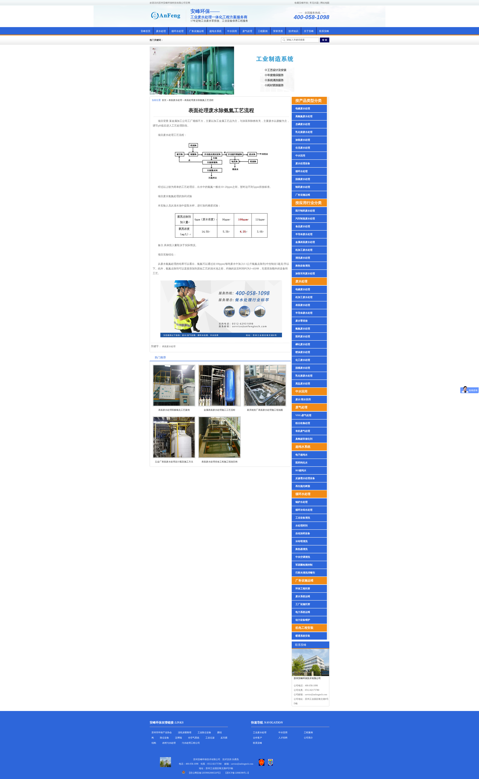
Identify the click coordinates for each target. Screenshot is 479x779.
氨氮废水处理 (302, 328)
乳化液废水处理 (303, 132)
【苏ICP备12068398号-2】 (237, 773)
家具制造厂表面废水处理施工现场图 (265, 410)
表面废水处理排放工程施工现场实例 (219, 461)
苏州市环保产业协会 (162, 732)
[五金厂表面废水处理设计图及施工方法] (174, 437)
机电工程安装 (304, 627)
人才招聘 (282, 737)
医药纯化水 (301, 462)
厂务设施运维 (196, 31)
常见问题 (314, 2)
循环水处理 (177, 31)
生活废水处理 (302, 147)
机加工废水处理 (303, 250)
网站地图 (324, 2)
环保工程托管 (302, 588)
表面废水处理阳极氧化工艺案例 (174, 410)
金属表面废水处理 (305, 242)
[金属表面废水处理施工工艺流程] (219, 385)
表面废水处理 (175, 100)
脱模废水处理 (302, 179)
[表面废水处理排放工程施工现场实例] (219, 437)
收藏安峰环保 (301, 2)
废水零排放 (301, 320)
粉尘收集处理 (302, 423)
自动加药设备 (302, 533)
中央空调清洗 (302, 557)
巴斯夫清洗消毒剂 (305, 572)
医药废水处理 (302, 336)
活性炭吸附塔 (184, 732)
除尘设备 (164, 737)
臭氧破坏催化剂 (303, 438)
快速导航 (257, 722)
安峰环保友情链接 (162, 722)
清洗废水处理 (302, 257)
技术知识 (293, 31)
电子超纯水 (301, 454)
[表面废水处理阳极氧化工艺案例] (174, 385)
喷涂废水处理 (302, 352)
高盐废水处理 (302, 383)
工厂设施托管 (302, 604)
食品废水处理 (302, 226)
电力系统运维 (302, 612)
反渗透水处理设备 (305, 478)
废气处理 (247, 31)
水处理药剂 (301, 525)
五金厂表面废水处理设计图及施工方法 (174, 461)
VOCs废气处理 (303, 415)
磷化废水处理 (302, 344)
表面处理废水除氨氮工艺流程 (198, 100)
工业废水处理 (259, 732)
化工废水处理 (302, 360)
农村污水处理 (169, 743)
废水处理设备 (302, 163)
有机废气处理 (302, 431)
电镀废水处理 (302, 108)
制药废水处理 (302, 187)
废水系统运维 (302, 596)
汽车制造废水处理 (305, 218)
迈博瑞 (178, 737)
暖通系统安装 (302, 635)
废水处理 (161, 31)
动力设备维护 (302, 619)
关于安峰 (309, 31)
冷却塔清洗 (301, 541)
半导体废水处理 (303, 234)
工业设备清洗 (302, 517)
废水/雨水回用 (303, 399)
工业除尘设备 (204, 732)
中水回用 (232, 31)
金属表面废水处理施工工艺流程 (219, 410)
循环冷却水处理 (303, 509)
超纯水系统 (215, 31)
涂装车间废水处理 (305, 273)
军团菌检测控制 (303, 564)
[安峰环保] (165, 15)
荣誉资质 (278, 31)
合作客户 (257, 737)
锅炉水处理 (301, 502)
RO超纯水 (300, 470)
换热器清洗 (301, 549)
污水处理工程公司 (191, 743)
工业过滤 (210, 737)
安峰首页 (145, 31)
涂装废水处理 (302, 139)
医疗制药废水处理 (305, 210)
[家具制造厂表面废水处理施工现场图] (265, 385)
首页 (164, 100)
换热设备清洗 (302, 265)
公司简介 (308, 737)
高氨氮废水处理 (303, 116)
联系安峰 (324, 31)
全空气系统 (193, 737)
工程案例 (263, 31)
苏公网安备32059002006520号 (204, 773)
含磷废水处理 (302, 124)
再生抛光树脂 (302, 486)
